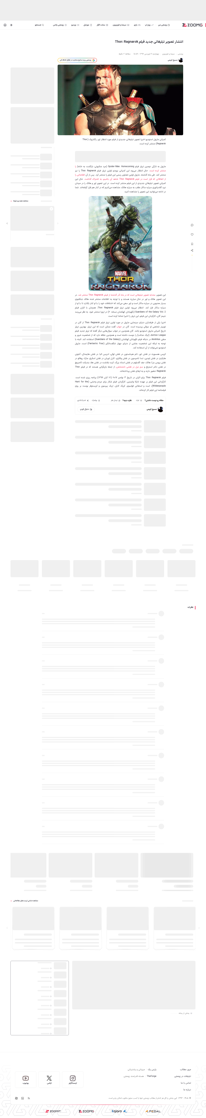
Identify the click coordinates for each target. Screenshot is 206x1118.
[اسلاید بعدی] (7, 223)
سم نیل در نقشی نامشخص (129, 367)
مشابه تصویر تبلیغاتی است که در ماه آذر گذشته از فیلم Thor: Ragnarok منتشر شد (116, 295)
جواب (119, 326)
